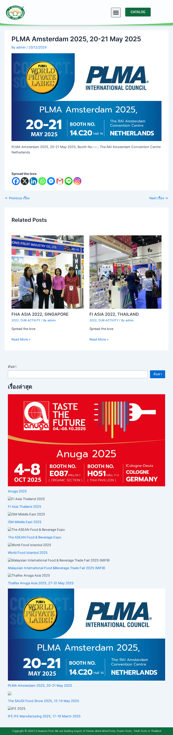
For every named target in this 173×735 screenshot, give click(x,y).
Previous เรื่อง (17, 198)
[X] (25, 181)
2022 (15, 320)
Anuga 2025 (17, 491)
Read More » (21, 339)
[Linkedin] (33, 181)
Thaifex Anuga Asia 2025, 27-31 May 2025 (41, 583)
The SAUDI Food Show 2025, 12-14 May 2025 (43, 701)
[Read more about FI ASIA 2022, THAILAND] (125, 272)
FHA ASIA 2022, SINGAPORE (39, 314)
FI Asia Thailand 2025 (24, 507)
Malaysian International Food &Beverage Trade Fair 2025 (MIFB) (56, 568)
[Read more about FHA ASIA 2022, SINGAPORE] (47, 272)
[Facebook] (16, 181)
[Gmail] (60, 181)
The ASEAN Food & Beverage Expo (34, 537)
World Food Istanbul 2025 (28, 553)
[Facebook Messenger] (51, 181)
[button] (116, 12)
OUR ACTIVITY (30, 320)
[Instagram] (77, 181)
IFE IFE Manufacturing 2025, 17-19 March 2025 (44, 716)
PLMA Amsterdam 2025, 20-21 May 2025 (40, 686)
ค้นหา (12, 367)
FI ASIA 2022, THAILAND (114, 314)
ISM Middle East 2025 (24, 522)
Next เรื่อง (158, 198)
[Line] (69, 181)
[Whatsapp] (42, 181)
